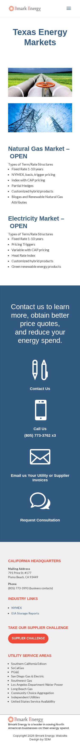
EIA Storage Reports (25, 613)
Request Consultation (40, 520)
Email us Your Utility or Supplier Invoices (40, 477)
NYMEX (17, 608)
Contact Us (40, 389)
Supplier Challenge (28, 638)
